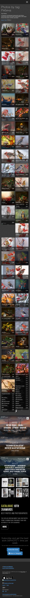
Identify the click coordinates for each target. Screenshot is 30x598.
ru (5, 591)
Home (2, 20)
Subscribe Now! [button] (13, 549)
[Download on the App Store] (9, 577)
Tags (6, 20)
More (5, 527)
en (3, 591)
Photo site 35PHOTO (8, 566)
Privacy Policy (22, 571)
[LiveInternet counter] (5, 569)
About (3, 585)
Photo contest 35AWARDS (8, 568)
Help (8, 585)
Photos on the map (8, 583)
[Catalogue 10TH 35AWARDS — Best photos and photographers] (15, 487)
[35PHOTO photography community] (7, 2)
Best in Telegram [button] (15, 553)
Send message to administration (9, 594)
